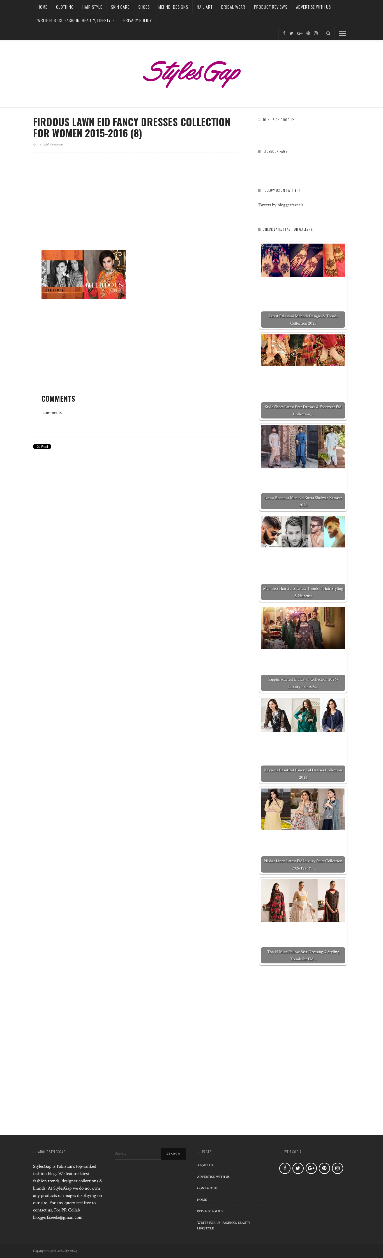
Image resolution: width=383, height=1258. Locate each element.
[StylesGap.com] (191, 72)
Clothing (65, 7)
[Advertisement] (137, 205)
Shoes (144, 7)
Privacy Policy (137, 20)
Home (42, 7)
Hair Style (92, 7)
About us (205, 1165)
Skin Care (120, 7)
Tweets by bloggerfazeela (281, 205)
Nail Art (205, 7)
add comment (53, 144)
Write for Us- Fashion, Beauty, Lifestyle (76, 20)
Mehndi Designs (173, 7)
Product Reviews (270, 7)
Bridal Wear (233, 7)
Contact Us (207, 1188)
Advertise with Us (313, 7)
